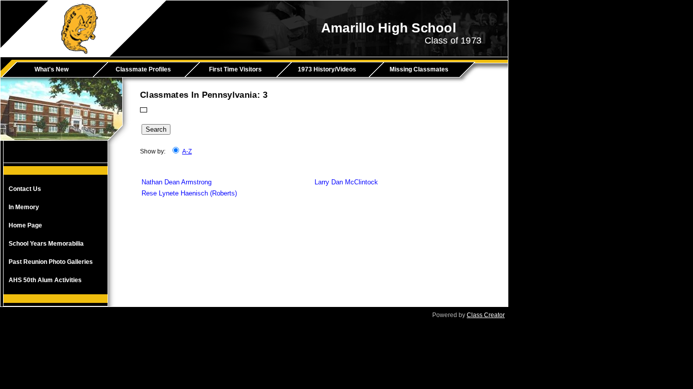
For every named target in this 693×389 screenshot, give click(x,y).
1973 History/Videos (327, 69)
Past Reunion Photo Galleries (51, 261)
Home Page (25, 225)
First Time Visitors (235, 69)
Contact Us (25, 188)
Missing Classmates (419, 69)
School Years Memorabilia (46, 243)
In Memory (24, 207)
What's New (51, 69)
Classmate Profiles (143, 69)
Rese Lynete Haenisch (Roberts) (189, 193)
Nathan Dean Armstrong (177, 182)
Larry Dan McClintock (346, 182)
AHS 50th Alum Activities (45, 280)
